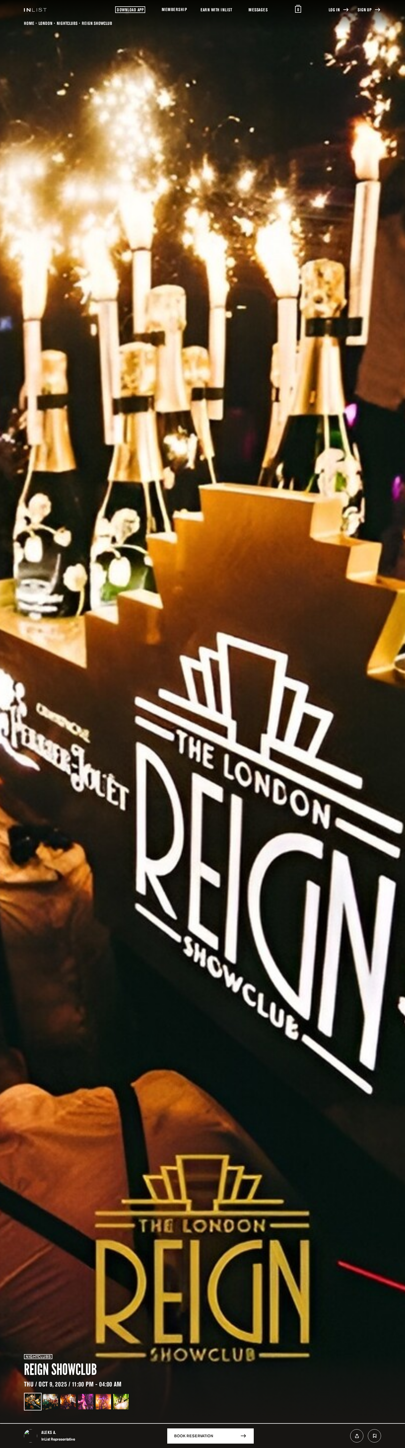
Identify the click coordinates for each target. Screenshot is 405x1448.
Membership (174, 9)
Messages (258, 9)
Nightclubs (67, 23)
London (45, 23)
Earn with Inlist (216, 9)
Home (29, 23)
